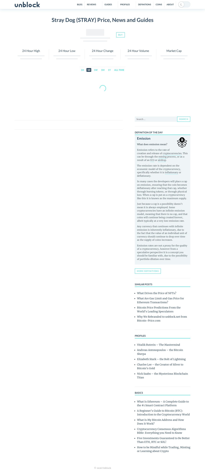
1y (109, 70)
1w (96, 70)
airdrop (162, 160)
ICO (152, 160)
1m (102, 70)
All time (119, 70)
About (170, 4)
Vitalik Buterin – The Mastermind (158, 344)
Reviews (91, 4)
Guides (108, 4)
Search (183, 119)
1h (82, 70)
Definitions (144, 4)
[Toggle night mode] (184, 4)
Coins (159, 4)
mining (162, 156)
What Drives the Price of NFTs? (156, 293)
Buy (120, 35)
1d (88, 70)
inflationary (171, 172)
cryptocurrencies (172, 153)
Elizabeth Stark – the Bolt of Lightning (161, 359)
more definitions (148, 271)
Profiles (125, 4)
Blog (79, 4)
